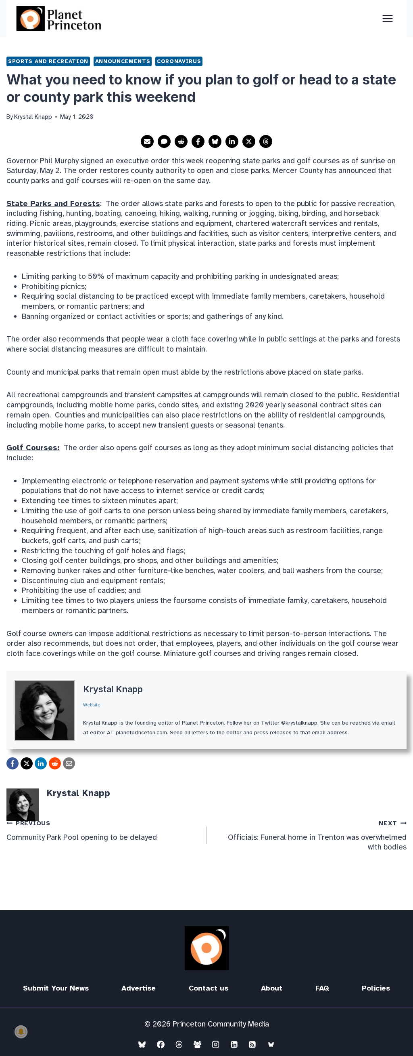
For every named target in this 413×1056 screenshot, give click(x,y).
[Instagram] (215, 1044)
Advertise (138, 988)
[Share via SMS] (164, 141)
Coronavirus (179, 61)
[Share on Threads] (265, 141)
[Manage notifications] (21, 1031)
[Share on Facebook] (198, 141)
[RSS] (252, 1044)
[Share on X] (248, 141)
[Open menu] (387, 18)
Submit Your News (56, 988)
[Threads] (179, 1044)
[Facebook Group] (197, 1044)
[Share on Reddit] (181, 141)
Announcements (122, 61)
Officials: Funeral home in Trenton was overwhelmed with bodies (317, 836)
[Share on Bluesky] (215, 141)
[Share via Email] (147, 141)
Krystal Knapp (113, 689)
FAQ (322, 988)
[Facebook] (160, 1044)
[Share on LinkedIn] (231, 141)
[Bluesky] (142, 1044)
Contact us (208, 988)
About (271, 988)
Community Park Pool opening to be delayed (81, 831)
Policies (376, 988)
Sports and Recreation (48, 61)
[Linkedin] (234, 1044)
